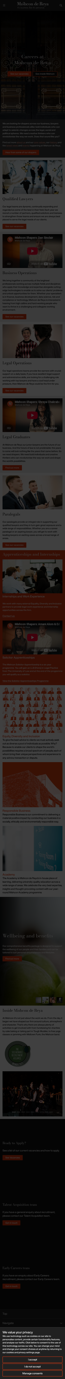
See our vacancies (19, 73)
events (26, 145)
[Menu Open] (4, 5)
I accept (32, 1359)
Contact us (9, 616)
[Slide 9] (51, 1112)
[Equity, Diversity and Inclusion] (32, 710)
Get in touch (11, 1222)
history (53, 142)
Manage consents (32, 1373)
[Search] (61, 5)
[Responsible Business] (32, 784)
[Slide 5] (32, 1112)
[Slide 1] (38, 1000)
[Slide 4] (59, 1000)
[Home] (32, 5)
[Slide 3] (53, 1000)
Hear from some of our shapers (20, 152)
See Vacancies (12, 1157)
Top (5, 1314)
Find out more (12, 467)
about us (21, 142)
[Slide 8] (46, 1112)
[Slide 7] (42, 1112)
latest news (12, 145)
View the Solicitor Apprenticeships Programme (26, 680)
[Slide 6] (37, 1112)
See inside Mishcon (45, 73)
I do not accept (32, 1366)
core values (39, 142)
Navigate (8, 1323)
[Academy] (32, 848)
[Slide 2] (45, 1000)
